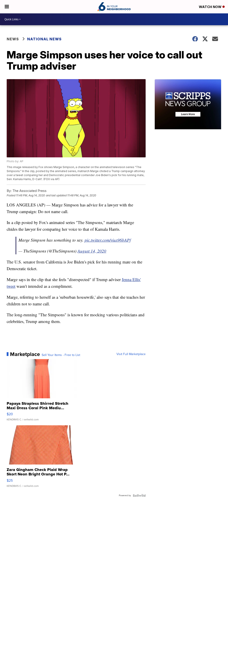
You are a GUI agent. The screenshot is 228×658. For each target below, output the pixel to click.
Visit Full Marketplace (131, 354)
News (13, 39)
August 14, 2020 (91, 251)
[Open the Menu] (6, 6)
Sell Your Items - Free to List (61, 355)
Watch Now (210, 7)
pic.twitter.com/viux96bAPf (108, 240)
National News (44, 39)
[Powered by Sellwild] (139, 495)
